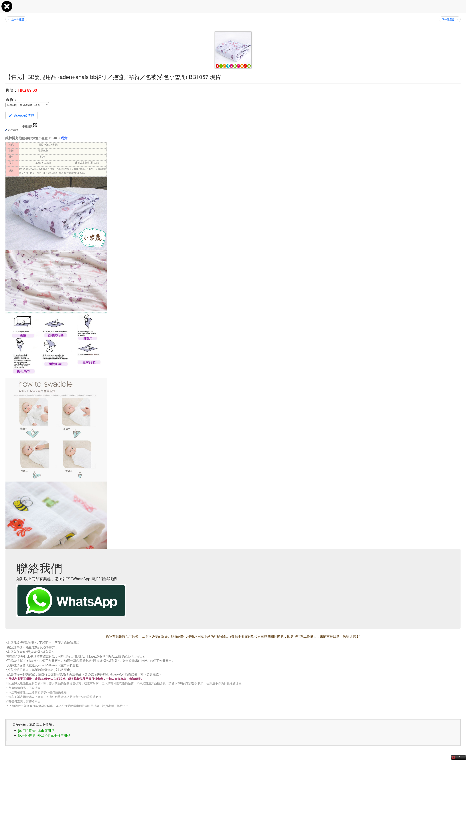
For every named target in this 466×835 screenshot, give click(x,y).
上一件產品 (16, 19)
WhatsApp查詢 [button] (21, 115)
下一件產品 (450, 19)
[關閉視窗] (6, 10)
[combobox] (27, 104)
